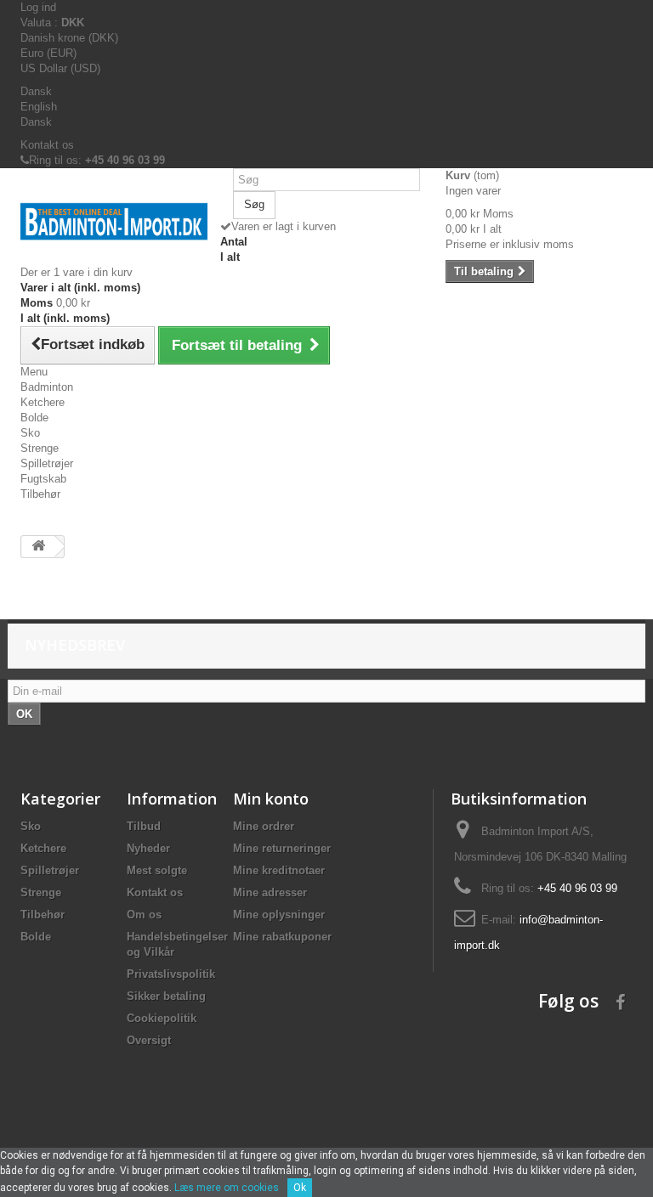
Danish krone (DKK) (69, 37)
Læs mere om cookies (226, 1188)
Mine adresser (270, 892)
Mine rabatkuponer (282, 936)
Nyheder (148, 848)
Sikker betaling (166, 996)
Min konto (271, 798)
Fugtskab (43, 478)
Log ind (38, 7)
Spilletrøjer (46, 463)
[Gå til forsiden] (38, 546)
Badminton (46, 387)
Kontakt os (47, 144)
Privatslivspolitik (171, 974)
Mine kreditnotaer (279, 870)
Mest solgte (157, 870)
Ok (299, 1188)
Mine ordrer (263, 826)
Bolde (34, 417)
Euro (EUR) (48, 53)
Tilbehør (40, 494)
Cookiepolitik (161, 1018)
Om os (144, 914)
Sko (30, 432)
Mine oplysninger (279, 914)
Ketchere (42, 402)
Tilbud (144, 826)
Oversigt (149, 1040)
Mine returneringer (282, 848)
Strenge (39, 448)
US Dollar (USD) (60, 68)
